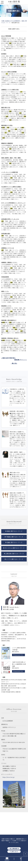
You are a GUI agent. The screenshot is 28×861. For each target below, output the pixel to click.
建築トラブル (5, 291)
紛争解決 (3, 54)
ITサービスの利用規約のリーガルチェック (13, 203)
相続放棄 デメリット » (20, 360)
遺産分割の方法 (5, 107)
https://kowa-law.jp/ (9, 777)
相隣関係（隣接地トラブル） (9, 262)
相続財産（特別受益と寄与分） (10, 338)
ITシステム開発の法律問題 (9, 72)
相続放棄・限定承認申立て (9, 320)
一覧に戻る (14, 363)
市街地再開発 (5, 277)
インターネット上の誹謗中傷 (9, 172)
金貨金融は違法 (5, 233)
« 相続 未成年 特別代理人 (8, 358)
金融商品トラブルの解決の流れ (10, 89)
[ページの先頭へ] (25, 854)
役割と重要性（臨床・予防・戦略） (11, 158)
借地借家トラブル (6, 306)
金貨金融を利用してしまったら (10, 219)
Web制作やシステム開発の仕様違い (11, 187)
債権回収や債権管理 (7, 143)
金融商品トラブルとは (7, 248)
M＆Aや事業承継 (6, 36)
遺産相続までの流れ (7, 125)
